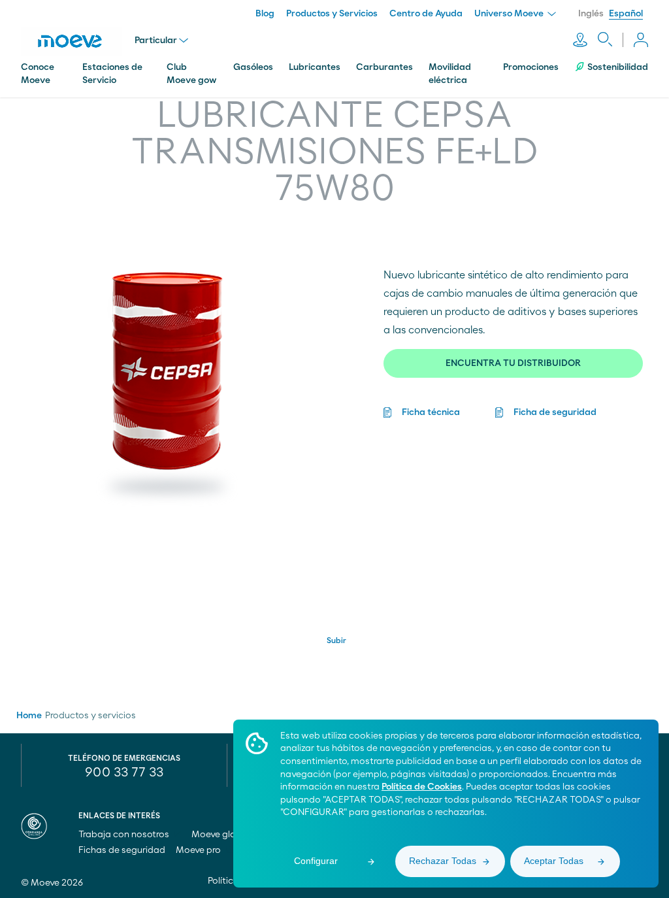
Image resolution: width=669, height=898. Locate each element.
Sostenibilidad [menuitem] (617, 67)
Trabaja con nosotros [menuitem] (124, 834)
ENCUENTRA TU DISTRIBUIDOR (513, 363)
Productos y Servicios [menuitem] (332, 13)
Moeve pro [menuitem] (199, 850)
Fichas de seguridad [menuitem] (121, 850)
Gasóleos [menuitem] (253, 67)
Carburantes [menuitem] (384, 67)
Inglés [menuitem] (591, 13)
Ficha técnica (431, 412)
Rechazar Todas (442, 861)
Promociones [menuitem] (531, 67)
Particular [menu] (156, 40)
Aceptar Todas (553, 861)
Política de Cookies (422, 786)
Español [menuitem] (626, 13)
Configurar (316, 861)
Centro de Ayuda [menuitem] (426, 13)
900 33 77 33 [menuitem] (124, 772)
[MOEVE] (71, 41)
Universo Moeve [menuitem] (510, 13)
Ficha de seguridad (555, 412)
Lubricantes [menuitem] (314, 67)
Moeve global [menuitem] (221, 834)
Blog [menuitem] (264, 13)
